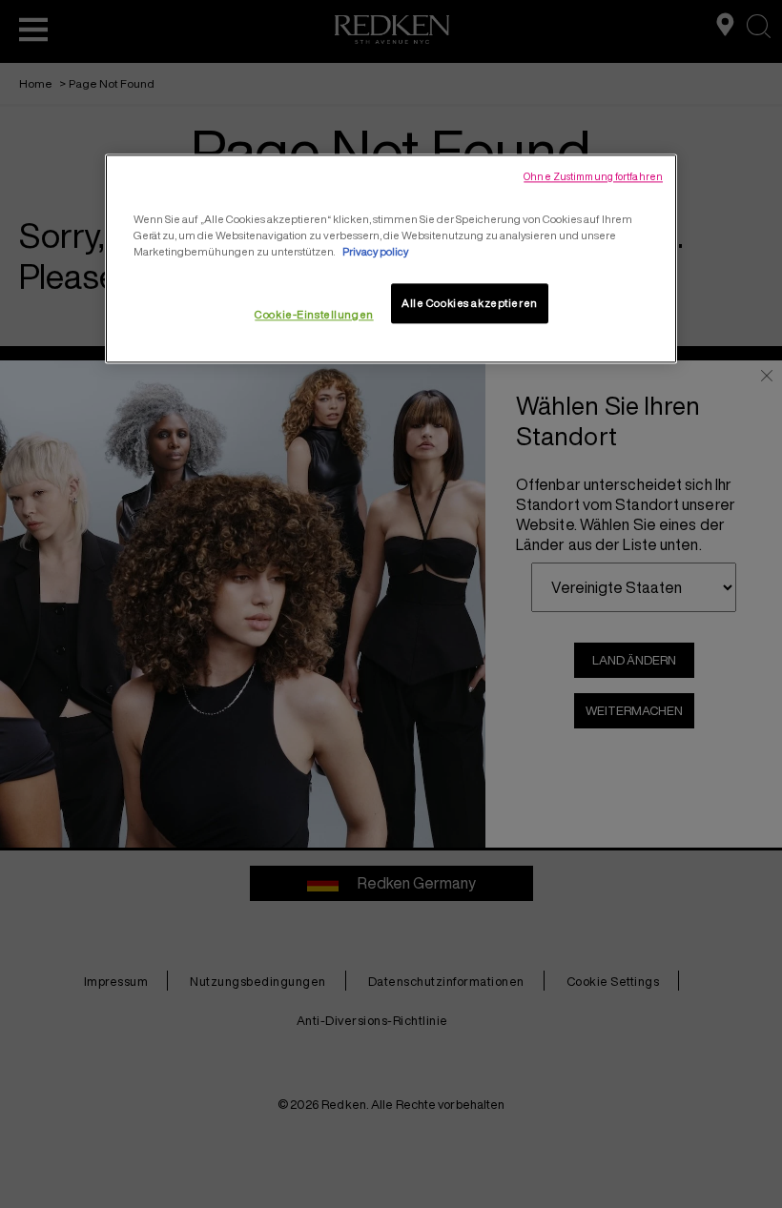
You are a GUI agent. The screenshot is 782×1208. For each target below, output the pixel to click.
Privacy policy (375, 252)
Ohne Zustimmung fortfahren (593, 176)
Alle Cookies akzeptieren (469, 303)
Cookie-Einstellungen (314, 315)
